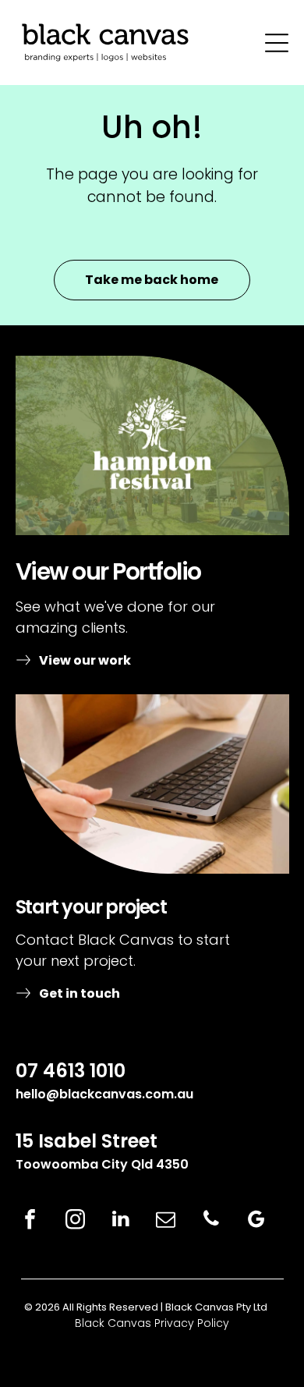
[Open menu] (276, 43)
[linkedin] (121, 1221)
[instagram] (75, 1221)
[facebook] (30, 1221)
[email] (166, 1221)
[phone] (211, 1221)
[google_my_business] (256, 1221)
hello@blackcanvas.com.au (104, 1094)
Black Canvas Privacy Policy (152, 1323)
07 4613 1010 (70, 1071)
